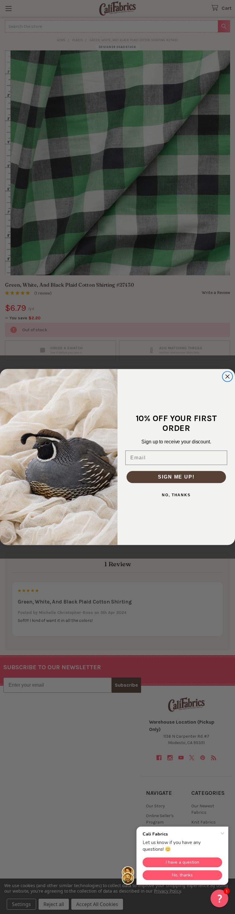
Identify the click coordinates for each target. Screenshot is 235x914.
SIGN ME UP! (176, 476)
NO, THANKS (176, 495)
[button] (219, 898)
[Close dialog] (227, 376)
